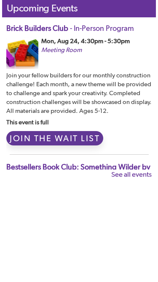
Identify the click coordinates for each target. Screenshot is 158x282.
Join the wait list (55, 138)
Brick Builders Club (70, 28)
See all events (131, 174)
